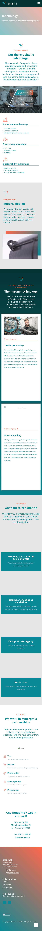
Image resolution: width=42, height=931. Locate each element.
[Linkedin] (4, 902)
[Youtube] (9, 902)
